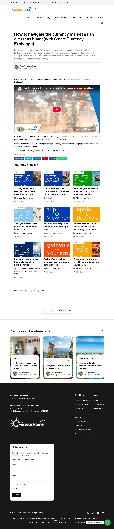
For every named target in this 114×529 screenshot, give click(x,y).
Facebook (19, 158)
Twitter (28, 158)
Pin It (45, 158)
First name (15, 472)
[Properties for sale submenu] (89, 400)
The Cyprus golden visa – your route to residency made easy (26, 227)
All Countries (21, 151)
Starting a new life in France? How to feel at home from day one (25, 191)
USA (67, 151)
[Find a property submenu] (51, 17)
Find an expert (75, 18)
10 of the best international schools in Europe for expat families (25, 366)
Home (16, 79)
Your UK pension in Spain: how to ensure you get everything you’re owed (85, 227)
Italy (49, 151)
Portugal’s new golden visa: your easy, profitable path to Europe (56, 262)
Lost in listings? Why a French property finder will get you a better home (56, 191)
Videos (24, 79)
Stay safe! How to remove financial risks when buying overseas (26, 262)
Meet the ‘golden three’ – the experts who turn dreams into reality (85, 191)
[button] (103, 2)
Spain (61, 151)
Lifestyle (16, 358)
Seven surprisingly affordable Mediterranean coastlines (89, 366)
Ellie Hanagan (23, 372)
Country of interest (20, 484)
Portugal (55, 151)
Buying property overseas (88, 358)
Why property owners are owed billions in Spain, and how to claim (86, 262)
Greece (44, 151)
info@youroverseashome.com (22, 398)
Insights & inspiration (94, 18)
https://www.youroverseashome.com (25, 405)
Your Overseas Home (28, 66)
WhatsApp (61, 158)
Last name (36, 472)
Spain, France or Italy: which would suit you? (58, 367)
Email (15, 476)
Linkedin (37, 158)
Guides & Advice (26, 18)
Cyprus (30, 151)
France (37, 151)
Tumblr (52, 158)
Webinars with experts (36, 2)
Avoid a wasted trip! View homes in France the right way (56, 227)
